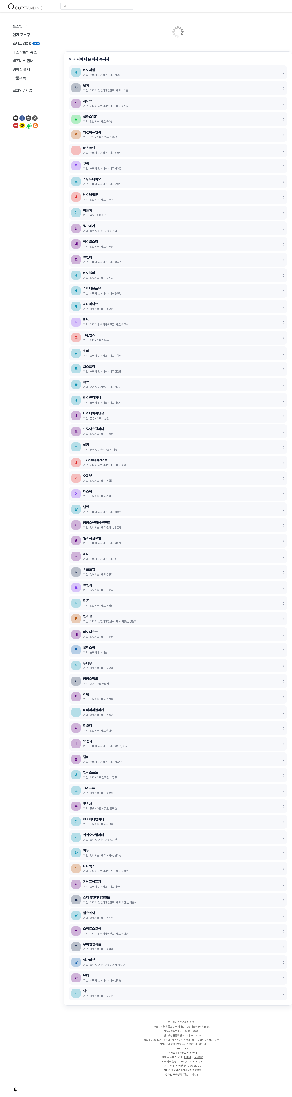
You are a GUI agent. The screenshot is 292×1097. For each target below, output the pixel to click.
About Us (182, 1048)
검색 (65, 6)
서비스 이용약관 (172, 1070)
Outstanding (25, 6)
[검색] (98, 6)
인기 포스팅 (21, 35)
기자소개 (172, 1052)
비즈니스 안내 (23, 61)
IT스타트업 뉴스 (25, 52)
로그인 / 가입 (22, 90)
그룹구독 (19, 78)
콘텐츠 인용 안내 (188, 1052)
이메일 (187, 1057)
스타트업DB (26, 43)
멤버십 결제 (21, 69)
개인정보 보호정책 (191, 1070)
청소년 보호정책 (173, 1074)
